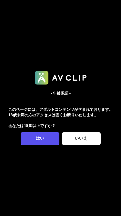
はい (40, 138)
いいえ (81, 138)
